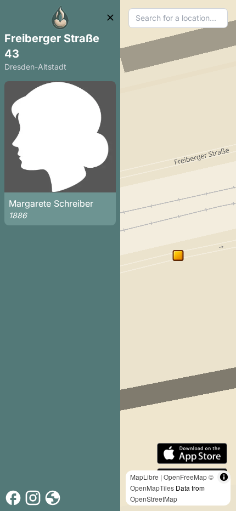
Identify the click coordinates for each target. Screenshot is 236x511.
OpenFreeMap (185, 476)
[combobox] (178, 18)
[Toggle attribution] (224, 477)
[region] (178, 255)
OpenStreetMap (153, 498)
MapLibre (144, 476)
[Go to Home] (60, 17)
